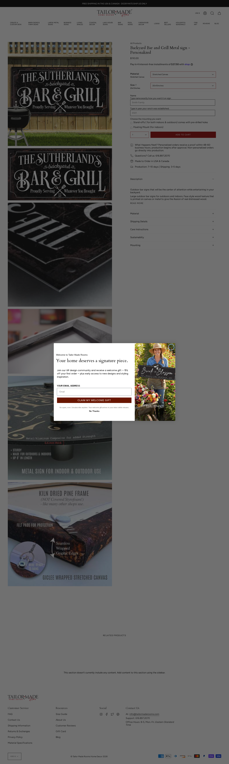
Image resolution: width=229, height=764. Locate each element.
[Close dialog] (171, 347)
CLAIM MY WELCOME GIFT (94, 400)
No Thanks (94, 411)
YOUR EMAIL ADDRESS (68, 386)
